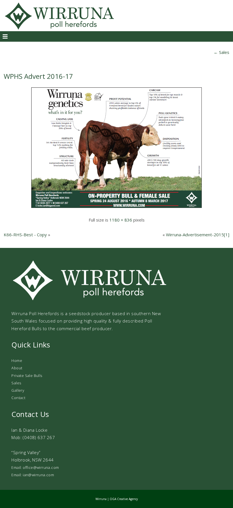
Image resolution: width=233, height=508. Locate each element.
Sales (221, 52)
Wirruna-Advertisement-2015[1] (197, 234)
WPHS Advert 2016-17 (38, 76)
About (16, 367)
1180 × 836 (120, 220)
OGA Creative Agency (124, 499)
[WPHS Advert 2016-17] (116, 208)
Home (16, 360)
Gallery (17, 390)
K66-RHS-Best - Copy (25, 234)
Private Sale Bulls (26, 375)
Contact (18, 397)
